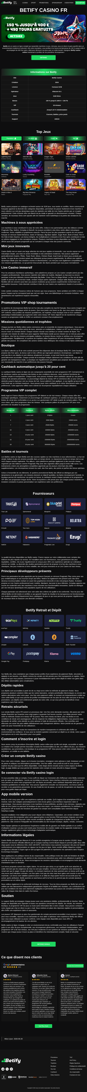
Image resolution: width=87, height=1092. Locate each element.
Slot (74, 138)
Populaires (10, 138)
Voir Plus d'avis (43, 1026)
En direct (31, 138)
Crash (53, 138)
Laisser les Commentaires (75, 966)
